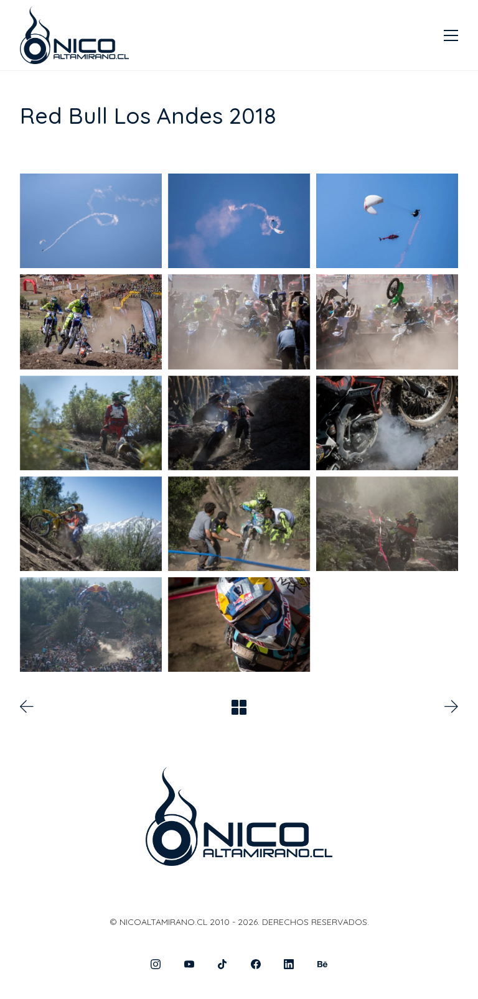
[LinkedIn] (289, 964)
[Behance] (322, 964)
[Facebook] (255, 964)
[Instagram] (155, 964)
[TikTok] (222, 964)
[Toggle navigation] (451, 35)
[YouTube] (189, 964)
